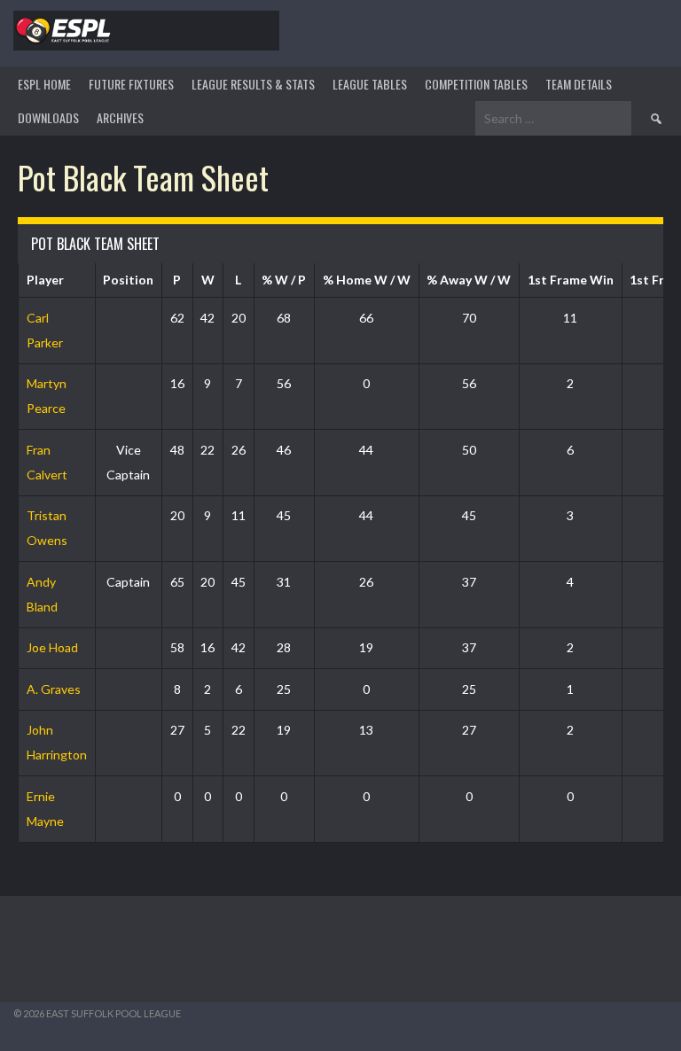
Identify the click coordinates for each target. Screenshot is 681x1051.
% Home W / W (367, 279)
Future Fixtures (131, 83)
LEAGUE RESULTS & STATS (253, 83)
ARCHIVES (120, 117)
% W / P (284, 279)
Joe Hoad (52, 647)
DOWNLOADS (48, 117)
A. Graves (54, 689)
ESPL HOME (44, 83)
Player (45, 279)
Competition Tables (476, 83)
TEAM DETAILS (578, 83)
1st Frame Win (571, 279)
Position (128, 279)
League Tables (370, 83)
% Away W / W (469, 279)
